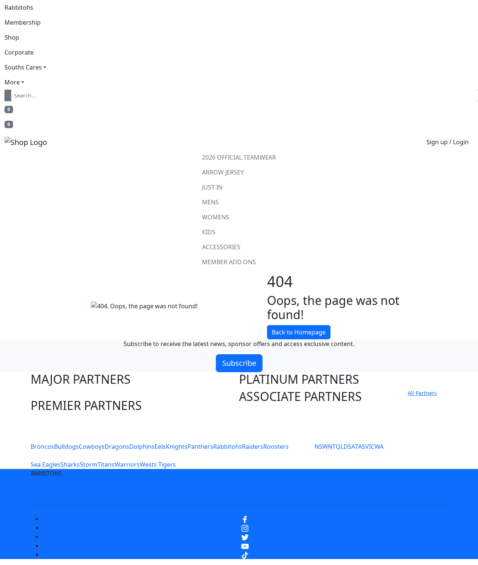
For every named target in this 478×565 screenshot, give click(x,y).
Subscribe (239, 363)
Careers (185, 491)
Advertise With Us (301, 491)
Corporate (19, 52)
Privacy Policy (143, 491)
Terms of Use (93, 491)
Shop (11, 37)
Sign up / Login (447, 142)
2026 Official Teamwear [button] (239, 157)
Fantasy (393, 491)
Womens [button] (215, 217)
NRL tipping (354, 491)
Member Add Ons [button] (229, 262)
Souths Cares (23, 67)
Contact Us (248, 491)
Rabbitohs (18, 7)
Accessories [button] (221, 247)
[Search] (9, 95)
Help (214, 491)
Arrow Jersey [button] (223, 172)
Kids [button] (208, 232)
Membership (22, 22)
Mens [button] (210, 202)
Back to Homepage (299, 332)
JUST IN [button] (212, 187)
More (12, 82)
